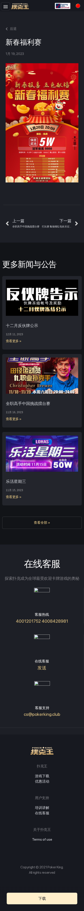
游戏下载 (42, 776)
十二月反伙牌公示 (22, 325)
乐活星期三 (16, 481)
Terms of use (42, 839)
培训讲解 (42, 808)
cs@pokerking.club (42, 714)
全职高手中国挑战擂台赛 (28, 403)
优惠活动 (42, 781)
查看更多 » (14, 341)
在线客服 (42, 813)
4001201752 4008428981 (42, 621)
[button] (5, 6)
